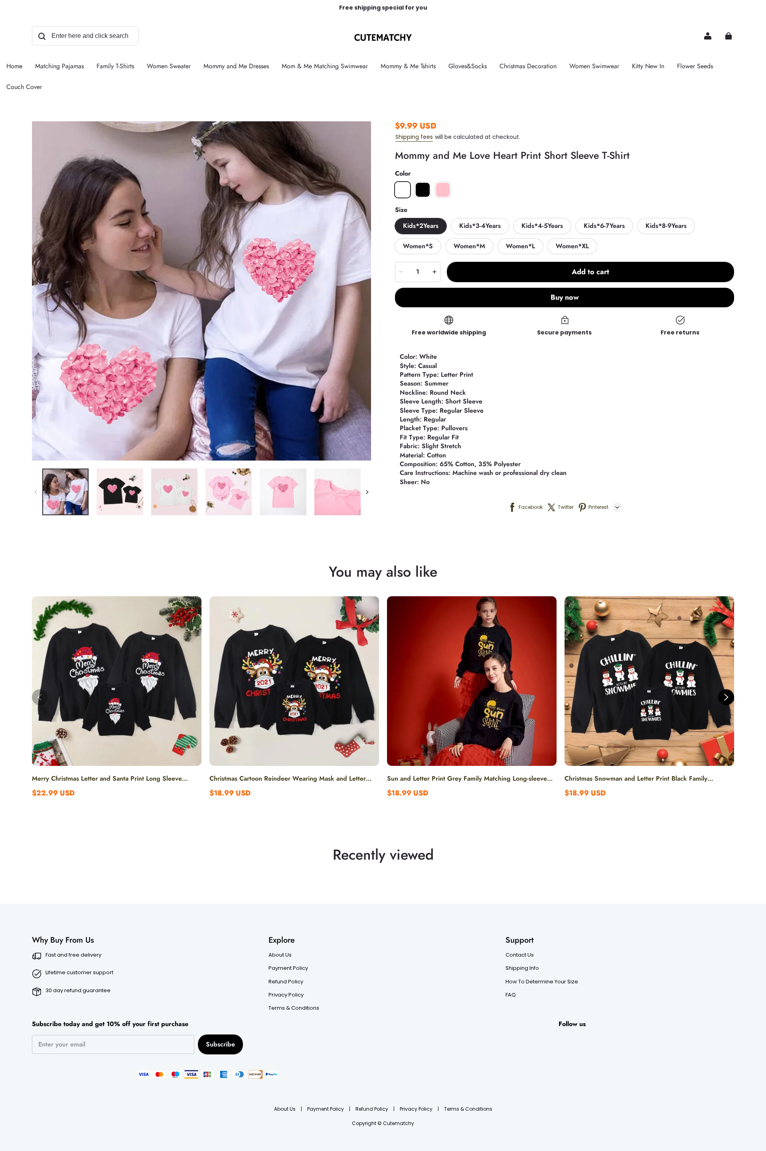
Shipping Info (522, 968)
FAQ (510, 995)
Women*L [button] (520, 246)
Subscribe (220, 1044)
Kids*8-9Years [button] (666, 225)
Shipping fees (414, 137)
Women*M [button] (469, 246)
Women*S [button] (418, 246)
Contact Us (519, 955)
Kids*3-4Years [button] (480, 225)
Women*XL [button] (572, 246)
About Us (280, 955)
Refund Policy (285, 981)
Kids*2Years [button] (420, 225)
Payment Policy (288, 968)
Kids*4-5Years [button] (542, 225)
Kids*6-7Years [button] (604, 225)
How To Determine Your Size (541, 981)
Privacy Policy (286, 995)
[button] (402, 189)
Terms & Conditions (293, 1008)
